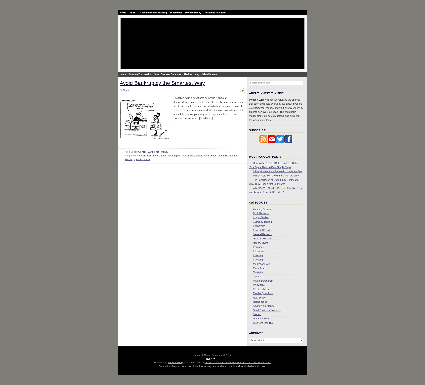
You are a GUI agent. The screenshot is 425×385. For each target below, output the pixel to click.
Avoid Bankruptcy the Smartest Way (162, 83)
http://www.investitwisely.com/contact (247, 366)
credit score (188, 155)
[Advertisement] (232, 46)
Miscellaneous (261, 268)
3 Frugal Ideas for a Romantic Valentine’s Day (277, 171)
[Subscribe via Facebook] (288, 142)
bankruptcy (145, 155)
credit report (174, 155)
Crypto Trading (261, 217)
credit (163, 155)
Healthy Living (260, 242)
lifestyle (128, 159)
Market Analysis (261, 263)
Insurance (258, 247)
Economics (259, 225)
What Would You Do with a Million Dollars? (276, 175)
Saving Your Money (158, 151)
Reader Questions (263, 293)
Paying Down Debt (263, 280)
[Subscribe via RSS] (263, 142)
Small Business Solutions (267, 310)
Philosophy (259, 284)
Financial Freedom (263, 230)
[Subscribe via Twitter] (280, 142)
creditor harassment (205, 155)
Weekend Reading (263, 322)
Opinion (142, 151)
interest (233, 155)
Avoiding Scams (262, 209)
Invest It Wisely (148, 30)
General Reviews (262, 234)
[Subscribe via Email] (272, 142)
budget (155, 155)
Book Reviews (261, 213)
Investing (258, 255)
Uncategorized (261, 318)
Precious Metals (262, 289)
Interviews (258, 251)
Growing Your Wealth (264, 238)
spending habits (142, 159)
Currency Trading (262, 221)
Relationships (260, 301)
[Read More (205, 118)
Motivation (258, 272)
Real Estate (259, 297)
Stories (257, 314)
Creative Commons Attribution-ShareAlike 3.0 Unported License (238, 362)
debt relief (223, 155)
